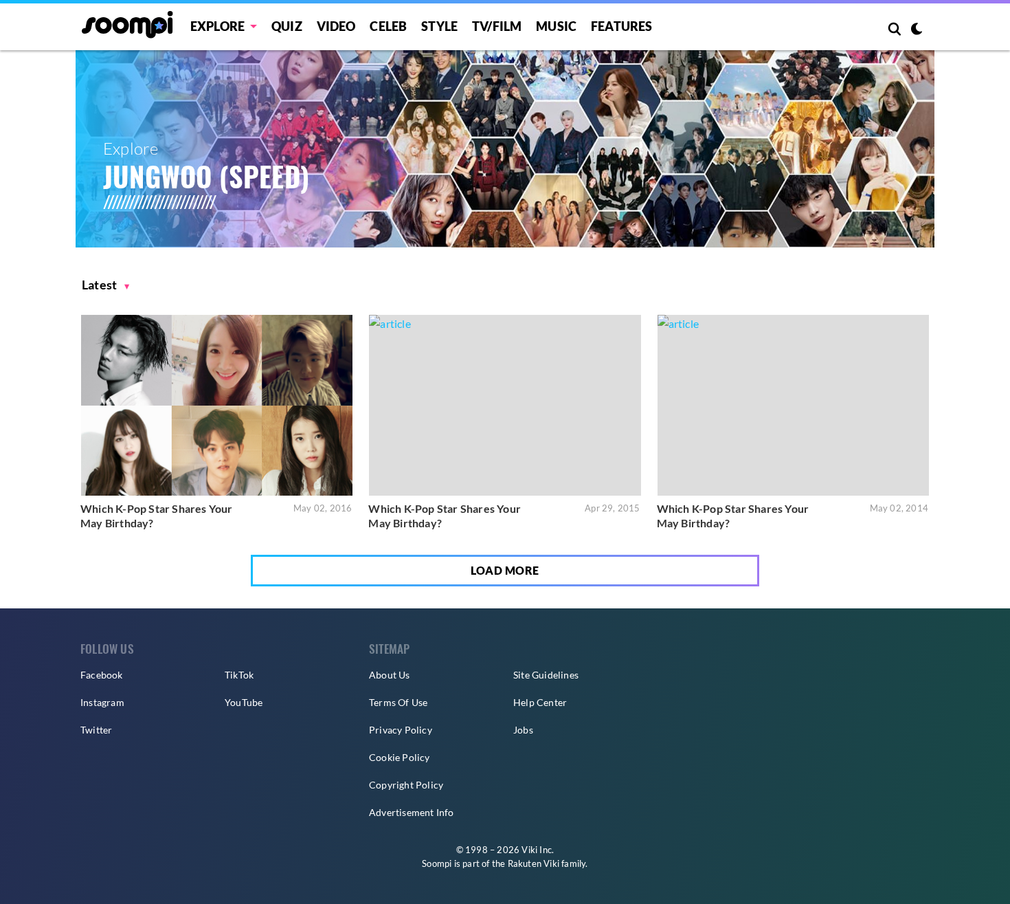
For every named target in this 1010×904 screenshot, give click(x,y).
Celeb (388, 26)
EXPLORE (217, 26)
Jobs (523, 730)
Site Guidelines (546, 675)
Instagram (102, 702)
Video (336, 26)
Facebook (101, 675)
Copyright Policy (406, 785)
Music (556, 26)
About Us (389, 675)
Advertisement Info (411, 812)
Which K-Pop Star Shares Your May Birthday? (156, 516)
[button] (106, 285)
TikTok (239, 675)
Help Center (540, 702)
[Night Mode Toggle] (916, 30)
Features (622, 26)
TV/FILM (496, 26)
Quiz (286, 26)
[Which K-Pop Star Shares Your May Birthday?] (216, 405)
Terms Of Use (398, 702)
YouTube (243, 702)
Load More (505, 570)
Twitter (96, 730)
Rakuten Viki (533, 863)
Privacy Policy (400, 730)
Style (439, 26)
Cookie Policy (399, 757)
